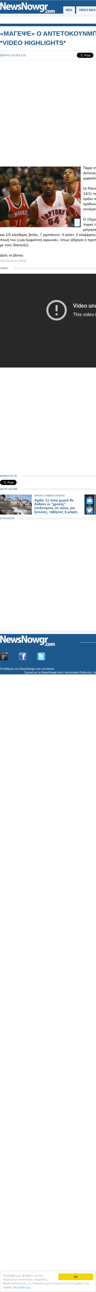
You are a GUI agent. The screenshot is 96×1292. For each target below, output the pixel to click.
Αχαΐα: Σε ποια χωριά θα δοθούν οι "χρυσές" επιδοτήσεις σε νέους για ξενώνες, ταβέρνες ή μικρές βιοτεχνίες (56, 508)
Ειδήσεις (9, 668)
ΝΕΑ (69, 10)
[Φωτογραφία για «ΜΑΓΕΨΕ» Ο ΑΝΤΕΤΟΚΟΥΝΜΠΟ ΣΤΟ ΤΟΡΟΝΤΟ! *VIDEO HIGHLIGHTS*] (77, 218)
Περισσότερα (21, 1287)
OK (76, 1277)
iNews (50, 668)
